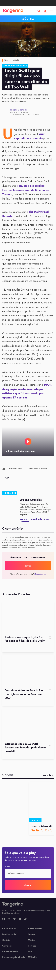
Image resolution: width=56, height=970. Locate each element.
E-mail (7, 867)
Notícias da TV (9, 934)
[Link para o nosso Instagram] (9, 919)
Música (31, 940)
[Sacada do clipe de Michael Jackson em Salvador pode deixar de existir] (28, 724)
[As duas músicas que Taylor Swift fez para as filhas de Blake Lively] (28, 617)
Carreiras (6, 946)
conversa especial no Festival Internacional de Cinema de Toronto (25, 190)
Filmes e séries (35, 928)
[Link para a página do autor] (6, 112)
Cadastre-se (40, 574)
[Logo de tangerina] (12, 11)
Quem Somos (9, 928)
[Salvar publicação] (50, 638)
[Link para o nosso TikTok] (25, 919)
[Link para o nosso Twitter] (14, 919)
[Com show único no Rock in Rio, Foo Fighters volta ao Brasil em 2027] (28, 671)
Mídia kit (32, 957)
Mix (30, 951)
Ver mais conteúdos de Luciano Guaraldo (35, 520)
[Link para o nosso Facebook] (3, 919)
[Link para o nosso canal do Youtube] (20, 919)
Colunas (32, 946)
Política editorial (10, 951)
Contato (6, 940)
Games (31, 934)
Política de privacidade (13, 957)
